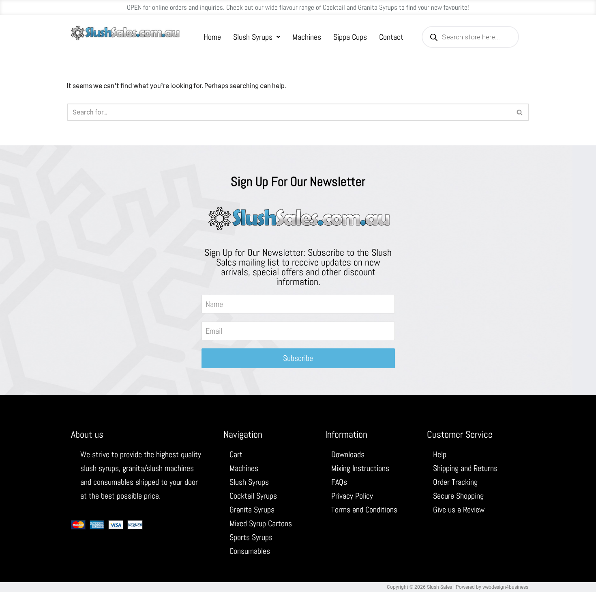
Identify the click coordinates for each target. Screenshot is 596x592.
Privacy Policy (352, 495)
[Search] (520, 112)
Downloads (347, 454)
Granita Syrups (251, 509)
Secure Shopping (458, 495)
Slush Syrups (252, 37)
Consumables (249, 551)
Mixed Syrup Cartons (260, 523)
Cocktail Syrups (253, 495)
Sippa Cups (350, 37)
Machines (306, 37)
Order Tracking (455, 482)
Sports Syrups (250, 537)
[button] (256, 37)
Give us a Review (459, 509)
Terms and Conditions (364, 509)
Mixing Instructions (360, 468)
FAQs (339, 482)
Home (212, 37)
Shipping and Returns (465, 468)
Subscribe (298, 358)
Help (439, 454)
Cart (235, 454)
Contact (391, 37)
